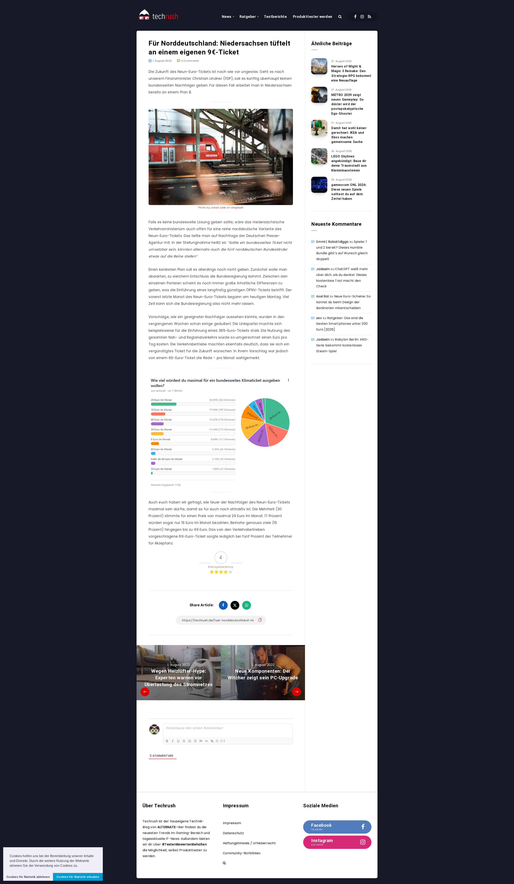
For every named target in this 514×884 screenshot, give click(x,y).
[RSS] (369, 16)
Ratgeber (248, 16)
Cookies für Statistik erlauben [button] (78, 876)
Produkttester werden (312, 16)
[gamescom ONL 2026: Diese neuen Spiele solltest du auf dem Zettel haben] (319, 185)
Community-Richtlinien (241, 853)
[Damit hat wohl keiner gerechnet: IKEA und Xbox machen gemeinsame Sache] (319, 128)
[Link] (212, 741)
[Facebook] (355, 16)
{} (217, 740)
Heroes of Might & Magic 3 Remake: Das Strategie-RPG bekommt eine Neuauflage (351, 73)
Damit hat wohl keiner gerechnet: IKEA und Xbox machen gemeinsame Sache (349, 135)
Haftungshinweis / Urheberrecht (249, 843)
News (227, 16)
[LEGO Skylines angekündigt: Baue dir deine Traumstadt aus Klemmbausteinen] (319, 156)
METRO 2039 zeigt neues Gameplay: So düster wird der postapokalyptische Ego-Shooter (347, 104)
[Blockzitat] (201, 741)
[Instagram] (362, 16)
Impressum (232, 823)
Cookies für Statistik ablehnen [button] (28, 876)
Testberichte (275, 16)
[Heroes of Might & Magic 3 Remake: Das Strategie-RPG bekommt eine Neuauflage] (319, 66)
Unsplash (237, 207)
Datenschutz (233, 833)
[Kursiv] (172, 741)
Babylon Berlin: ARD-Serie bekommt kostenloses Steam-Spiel (342, 345)
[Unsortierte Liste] (195, 741)
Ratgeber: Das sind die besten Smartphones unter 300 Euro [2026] (342, 324)
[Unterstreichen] (178, 741)
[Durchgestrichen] (184, 741)
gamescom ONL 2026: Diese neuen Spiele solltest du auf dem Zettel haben (348, 192)
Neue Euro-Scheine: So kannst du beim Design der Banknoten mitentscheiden (343, 302)
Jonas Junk (218, 207)
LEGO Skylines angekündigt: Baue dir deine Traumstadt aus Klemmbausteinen (349, 163)
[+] (223, 740)
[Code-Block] (206, 741)
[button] (79, 866)
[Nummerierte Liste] (189, 741)
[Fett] (167, 741)
